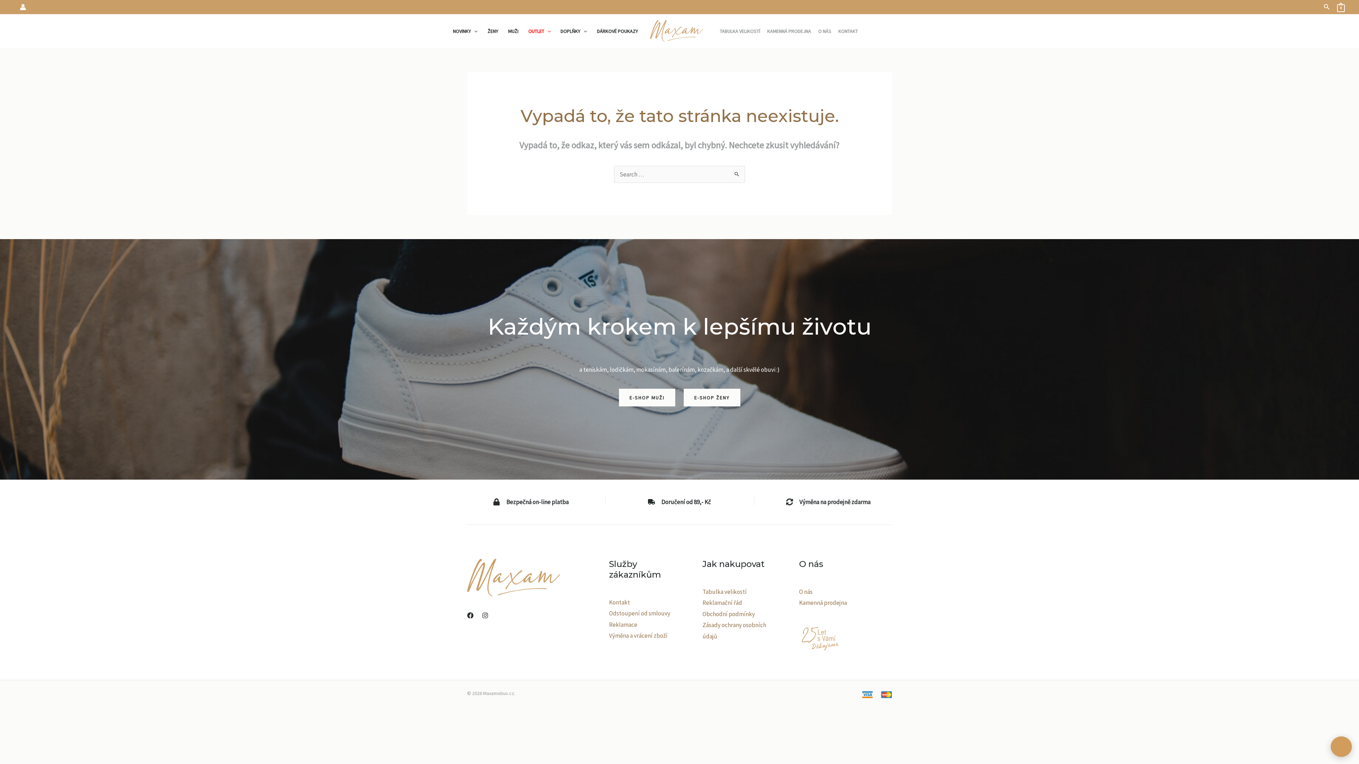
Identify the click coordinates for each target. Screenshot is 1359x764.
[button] (1327, 7)
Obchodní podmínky (729, 614)
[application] (474, 31)
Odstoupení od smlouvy (639, 613)
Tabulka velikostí (725, 592)
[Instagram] (485, 615)
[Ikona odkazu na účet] (23, 7)
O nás (806, 592)
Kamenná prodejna (823, 603)
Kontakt (619, 602)
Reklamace (623, 625)
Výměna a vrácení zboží (638, 635)
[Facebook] (470, 615)
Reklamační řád (722, 603)
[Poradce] (1341, 746)
